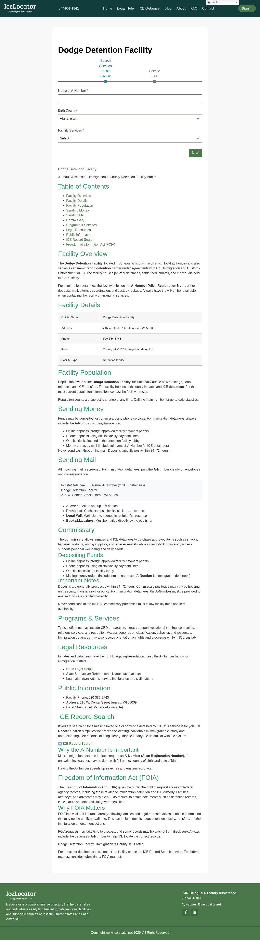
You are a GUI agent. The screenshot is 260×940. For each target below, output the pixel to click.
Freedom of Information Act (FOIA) (90, 244)
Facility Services (71, 130)
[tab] (105, 70)
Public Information (79, 234)
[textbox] (126, 138)
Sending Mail (75, 215)
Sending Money (77, 210)
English (215, 2)
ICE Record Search (80, 239)
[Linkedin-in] (194, 912)
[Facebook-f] (185, 912)
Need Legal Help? (79, 669)
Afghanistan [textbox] (68, 118)
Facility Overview (78, 195)
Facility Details (77, 200)
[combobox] (130, 118)
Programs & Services (81, 225)
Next (195, 152)
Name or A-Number (73, 90)
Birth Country (67, 110)
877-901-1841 (68, 8)
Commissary (75, 220)
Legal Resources (78, 230)
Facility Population (79, 205)
